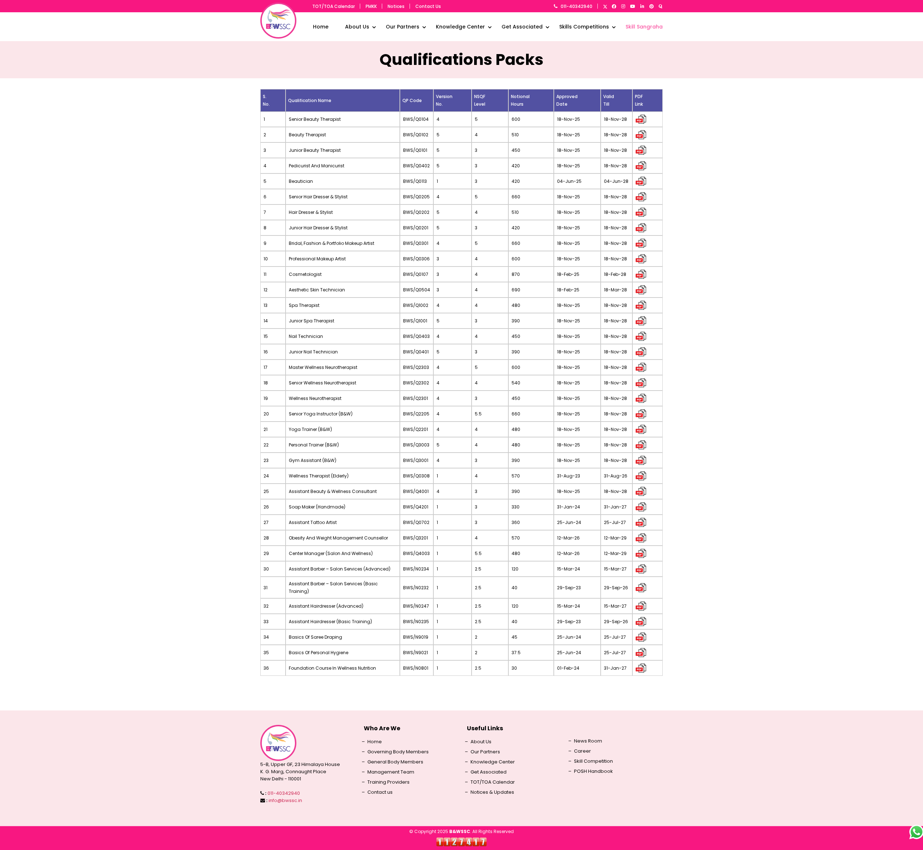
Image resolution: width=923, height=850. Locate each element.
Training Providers (388, 782)
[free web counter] (461, 841)
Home (320, 26)
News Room (588, 741)
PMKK (371, 6)
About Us (357, 26)
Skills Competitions (584, 26)
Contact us (380, 792)
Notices (396, 6)
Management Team (390, 772)
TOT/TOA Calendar (333, 6)
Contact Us (428, 6)
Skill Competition (593, 761)
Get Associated (522, 26)
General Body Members (395, 762)
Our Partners (402, 26)
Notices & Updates (492, 792)
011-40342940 (576, 6)
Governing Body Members (398, 752)
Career (582, 751)
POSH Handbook (593, 771)
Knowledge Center (460, 26)
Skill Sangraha (644, 26)
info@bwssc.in (285, 800)
